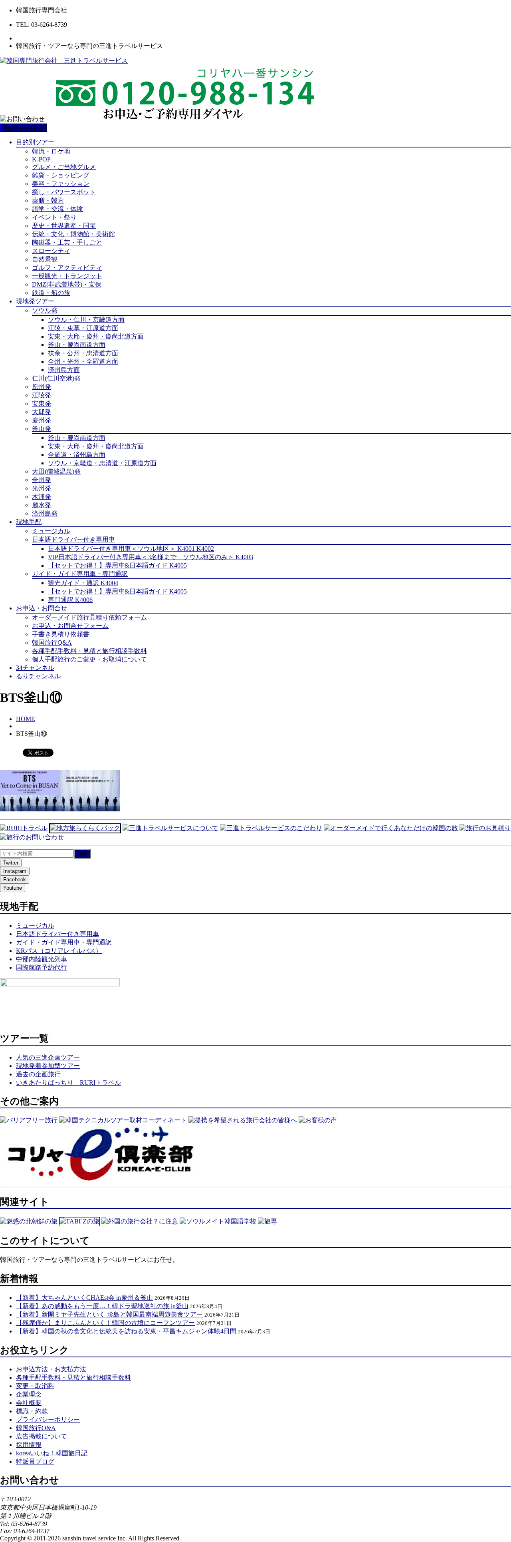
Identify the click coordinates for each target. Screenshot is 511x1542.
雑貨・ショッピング (60, 175)
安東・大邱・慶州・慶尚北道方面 (96, 336)
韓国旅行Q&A (52, 642)
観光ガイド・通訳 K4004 (83, 583)
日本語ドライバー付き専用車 (73, 539)
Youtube (12, 888)
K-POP (41, 159)
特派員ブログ (35, 1461)
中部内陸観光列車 (41, 959)
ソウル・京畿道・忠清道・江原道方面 (102, 463)
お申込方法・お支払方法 (51, 1369)
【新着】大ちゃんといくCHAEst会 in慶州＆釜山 (84, 1297)
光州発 (41, 488)
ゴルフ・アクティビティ (67, 267)
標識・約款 (32, 1411)
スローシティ (51, 250)
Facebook (14, 880)
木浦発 (41, 496)
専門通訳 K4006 (70, 599)
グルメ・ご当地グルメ (64, 166)
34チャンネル (35, 667)
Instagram (14, 871)
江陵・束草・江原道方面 (83, 328)
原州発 (41, 386)
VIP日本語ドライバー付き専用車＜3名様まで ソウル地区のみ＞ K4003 (150, 557)
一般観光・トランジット (67, 276)
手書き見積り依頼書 (60, 634)
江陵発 (41, 395)
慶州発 (41, 420)
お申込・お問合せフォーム (70, 625)
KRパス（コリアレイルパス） (59, 950)
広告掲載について (41, 1436)
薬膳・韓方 (48, 200)
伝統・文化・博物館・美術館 (73, 234)
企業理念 (29, 1394)
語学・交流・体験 (57, 208)
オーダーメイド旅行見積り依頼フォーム (89, 617)
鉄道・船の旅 (51, 292)
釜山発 (41, 428)
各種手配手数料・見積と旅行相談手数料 (89, 650)
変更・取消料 (35, 1386)
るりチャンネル (38, 676)
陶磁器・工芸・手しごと (67, 242)
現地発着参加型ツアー (48, 1065)
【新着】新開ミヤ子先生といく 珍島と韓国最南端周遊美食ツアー (109, 1314)
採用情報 (29, 1444)
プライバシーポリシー (48, 1419)
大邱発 (41, 411)
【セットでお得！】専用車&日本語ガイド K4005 (117, 565)
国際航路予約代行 (41, 967)
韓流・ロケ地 (51, 151)
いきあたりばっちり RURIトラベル (68, 1082)
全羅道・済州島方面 (76, 454)
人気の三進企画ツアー (48, 1057)
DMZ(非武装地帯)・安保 (66, 284)
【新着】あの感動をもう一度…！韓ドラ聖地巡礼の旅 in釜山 (102, 1306)
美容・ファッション (60, 183)
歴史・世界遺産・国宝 (64, 225)
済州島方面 (64, 370)
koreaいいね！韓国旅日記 (51, 1453)
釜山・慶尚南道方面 (76, 344)
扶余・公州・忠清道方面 (83, 353)
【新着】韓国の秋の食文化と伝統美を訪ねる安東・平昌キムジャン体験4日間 (126, 1331)
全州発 (41, 479)
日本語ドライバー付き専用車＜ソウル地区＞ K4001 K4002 (131, 548)
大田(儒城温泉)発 (56, 471)
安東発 (41, 403)
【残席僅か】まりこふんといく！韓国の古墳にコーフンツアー (105, 1322)
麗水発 (41, 505)
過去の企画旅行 (38, 1074)
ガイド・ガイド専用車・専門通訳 (80, 573)
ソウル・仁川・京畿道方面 (86, 319)
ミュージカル (51, 531)
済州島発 (44, 513)
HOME (25, 718)
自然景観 (44, 259)
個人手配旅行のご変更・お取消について (89, 659)
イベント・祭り (54, 217)
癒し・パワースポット (64, 192)
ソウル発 (44, 310)
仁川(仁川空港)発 (56, 378)
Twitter (10, 863)
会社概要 (29, 1402)
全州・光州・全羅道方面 (83, 361)
